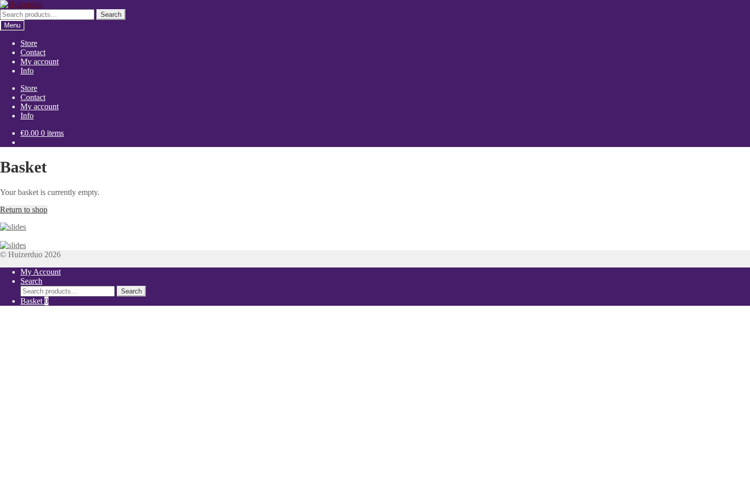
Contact (32, 52)
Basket (34, 301)
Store (28, 43)
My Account (40, 271)
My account (39, 61)
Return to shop (23, 209)
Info (27, 70)
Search (111, 14)
